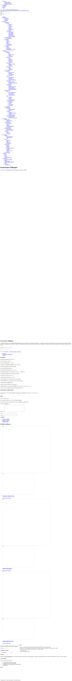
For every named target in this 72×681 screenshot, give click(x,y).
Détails (9, 570)
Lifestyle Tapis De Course (8, 641)
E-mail (1, 415)
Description (4, 353)
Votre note (2, 403)
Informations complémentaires (8, 354)
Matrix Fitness (14, 351)
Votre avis (2, 411)
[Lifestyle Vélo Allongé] (37, 533)
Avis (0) (4, 355)
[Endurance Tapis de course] (37, 460)
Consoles (2, 347)
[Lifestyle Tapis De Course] (37, 605)
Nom (1, 413)
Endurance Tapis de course (8, 496)
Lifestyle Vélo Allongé (7, 568)
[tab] (37, 353)
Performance (19, 351)
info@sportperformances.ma (13, 9)
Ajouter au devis (5, 570)
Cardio (10, 351)
